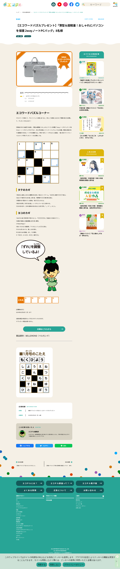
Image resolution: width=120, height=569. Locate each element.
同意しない (55, 564)
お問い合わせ (90, 490)
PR (17, 500)
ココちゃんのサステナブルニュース (24, 529)
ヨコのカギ (31, 101)
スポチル (18, 535)
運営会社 (78, 500)
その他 (17, 539)
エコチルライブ (19, 506)
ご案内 (77, 496)
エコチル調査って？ (60, 483)
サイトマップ (79, 502)
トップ (17, 12)
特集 (17, 510)
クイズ (17, 502)
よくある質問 (30, 490)
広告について (60, 490)
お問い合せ (78, 508)
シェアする (26, 446)
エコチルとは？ (30, 483)
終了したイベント (20, 537)
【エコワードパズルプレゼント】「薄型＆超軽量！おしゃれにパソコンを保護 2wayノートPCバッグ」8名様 (58, 12)
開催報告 (18, 521)
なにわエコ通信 (19, 524)
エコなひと (18, 514)
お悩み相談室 (19, 527)
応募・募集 (19, 36)
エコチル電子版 (90, 483)
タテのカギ (31, 98)
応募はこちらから (44, 329)
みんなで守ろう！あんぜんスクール (24, 525)
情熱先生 (18, 504)
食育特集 (18, 518)
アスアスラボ (19, 533)
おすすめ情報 (19, 512)
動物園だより (19, 520)
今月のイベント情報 (51, 496)
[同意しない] (116, 561)
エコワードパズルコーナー (33, 96)
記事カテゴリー (20, 496)
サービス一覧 (79, 504)
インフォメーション (20, 515)
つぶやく (45, 446)
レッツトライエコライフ (21, 508)
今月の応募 (49, 500)
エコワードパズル (89, 19)
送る (64, 446)
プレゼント (27, 36)
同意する (42, 564)
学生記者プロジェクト (21, 531)
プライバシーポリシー (81, 506)
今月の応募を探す (26, 12)
